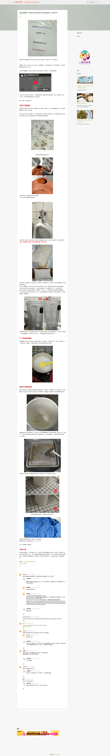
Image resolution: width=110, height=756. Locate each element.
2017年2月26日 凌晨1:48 (31, 574)
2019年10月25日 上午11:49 (35, 593)
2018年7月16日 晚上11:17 (30, 650)
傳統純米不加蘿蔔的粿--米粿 (82, 103)
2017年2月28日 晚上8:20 (35, 578)
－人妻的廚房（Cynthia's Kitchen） (26, 2)
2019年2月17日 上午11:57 (29, 679)
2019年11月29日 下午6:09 (35, 608)
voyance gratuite (26, 616)
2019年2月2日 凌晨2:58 (31, 666)
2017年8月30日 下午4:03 (31, 630)
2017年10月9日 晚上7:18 (35, 641)
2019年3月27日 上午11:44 (35, 658)
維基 (30, 67)
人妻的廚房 (28, 578)
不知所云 (21, 563)
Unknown (25, 574)
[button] (20, 17)
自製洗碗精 (60, 108)
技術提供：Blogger (56, 754)
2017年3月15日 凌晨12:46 (35, 616)
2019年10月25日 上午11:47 (35, 587)
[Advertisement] (42, 718)
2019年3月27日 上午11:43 (35, 683)
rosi (23, 623)
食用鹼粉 (56, 389)
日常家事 (25, 563)
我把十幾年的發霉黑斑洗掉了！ (30, 561)
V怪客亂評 (28, 587)
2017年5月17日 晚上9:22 (29, 623)
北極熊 (24, 650)
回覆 (23, 614)
